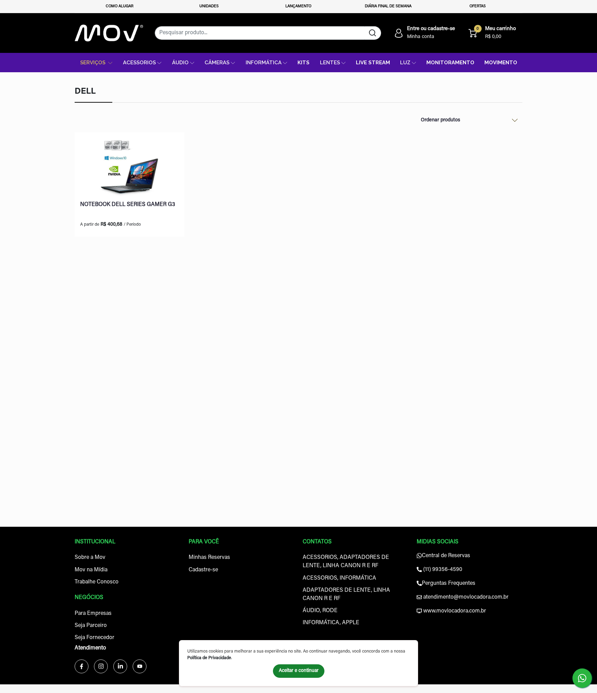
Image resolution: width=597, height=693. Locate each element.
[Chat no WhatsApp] (582, 678)
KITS (303, 62)
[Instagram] (101, 666)
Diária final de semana (388, 6)
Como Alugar (119, 6)
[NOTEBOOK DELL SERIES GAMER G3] (129, 167)
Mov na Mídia (91, 570)
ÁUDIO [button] (180, 62)
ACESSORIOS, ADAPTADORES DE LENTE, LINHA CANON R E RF (346, 562)
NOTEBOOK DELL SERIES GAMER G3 (127, 204)
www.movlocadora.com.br (454, 611)
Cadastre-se (203, 570)
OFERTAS (478, 6)
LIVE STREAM (373, 62)
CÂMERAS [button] (217, 62)
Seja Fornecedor (94, 637)
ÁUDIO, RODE (320, 611)
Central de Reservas (446, 556)
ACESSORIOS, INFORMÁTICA (339, 578)
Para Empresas (93, 613)
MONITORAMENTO (450, 62)
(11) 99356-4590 (442, 569)
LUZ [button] (405, 62)
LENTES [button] (330, 62)
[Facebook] (81, 666)
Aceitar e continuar (299, 670)
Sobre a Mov (90, 557)
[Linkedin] (120, 666)
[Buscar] (372, 33)
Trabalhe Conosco (97, 582)
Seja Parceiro (91, 625)
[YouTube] (139, 666)
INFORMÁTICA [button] (264, 62)
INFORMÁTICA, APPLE (331, 623)
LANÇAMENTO (298, 6)
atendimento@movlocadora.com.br (465, 597)
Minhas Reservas (209, 557)
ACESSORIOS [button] (139, 62)
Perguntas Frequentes (448, 583)
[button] (424, 32)
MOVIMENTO (500, 62)
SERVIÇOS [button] (93, 62)
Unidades (209, 6)
